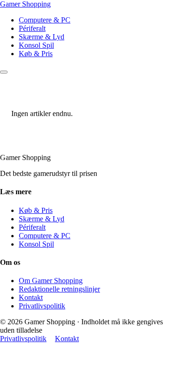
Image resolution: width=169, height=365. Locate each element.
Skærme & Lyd (41, 37)
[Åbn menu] (4, 72)
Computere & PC (44, 20)
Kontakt (31, 297)
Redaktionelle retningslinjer (59, 289)
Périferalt (32, 28)
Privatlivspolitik (42, 306)
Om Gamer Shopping (51, 281)
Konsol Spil (36, 45)
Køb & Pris (36, 54)
